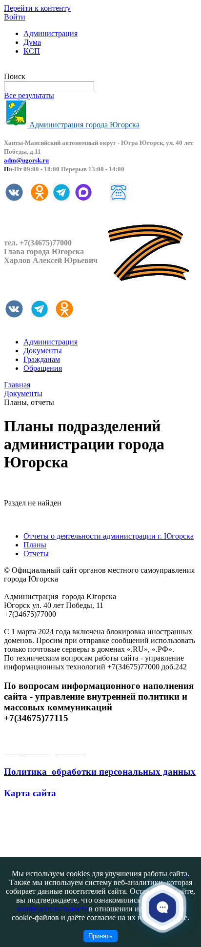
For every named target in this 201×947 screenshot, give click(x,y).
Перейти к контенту (37, 8)
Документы (42, 350)
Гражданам (41, 359)
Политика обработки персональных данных (100, 771)
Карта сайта (30, 793)
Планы (34, 545)
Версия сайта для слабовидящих (57, 67)
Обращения (42, 368)
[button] (162, 907)
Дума (32, 42)
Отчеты (36, 553)
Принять (100, 936)
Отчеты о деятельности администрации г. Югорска (108, 536)
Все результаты (29, 95)
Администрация (50, 33)
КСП (31, 51)
